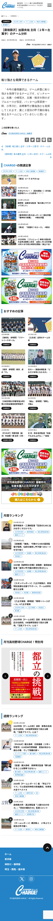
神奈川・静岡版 (12, 864)
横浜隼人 (28, 829)
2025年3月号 (19, 532)
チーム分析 (29, 22)
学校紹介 (18, 556)
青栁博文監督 (19, 775)
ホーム (8, 854)
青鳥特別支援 (36, 592)
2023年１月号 (17, 22)
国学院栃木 (30, 532)
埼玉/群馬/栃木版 (43, 532)
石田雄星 (18, 757)
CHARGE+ (6, 21)
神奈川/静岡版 (41, 22)
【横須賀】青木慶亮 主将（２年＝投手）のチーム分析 (28, 154)
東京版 (26, 592)
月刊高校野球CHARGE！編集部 (42, 44)
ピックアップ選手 (20, 753)
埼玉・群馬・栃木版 (15, 869)
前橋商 (29, 553)
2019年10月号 (19, 811)
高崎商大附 (30, 814)
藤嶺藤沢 (6, 25)
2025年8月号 (19, 553)
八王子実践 (31, 607)
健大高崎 (32, 753)
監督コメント (19, 535)
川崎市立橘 (29, 793)
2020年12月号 (19, 607)
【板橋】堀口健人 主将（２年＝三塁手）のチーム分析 (25, 148)
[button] (5, 676)
